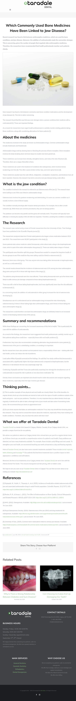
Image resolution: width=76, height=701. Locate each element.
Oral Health (37, 534)
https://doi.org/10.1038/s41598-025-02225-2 (17, 489)
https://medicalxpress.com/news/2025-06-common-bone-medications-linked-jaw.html (30, 525)
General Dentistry (20, 663)
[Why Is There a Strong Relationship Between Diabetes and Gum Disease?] (19, 566)
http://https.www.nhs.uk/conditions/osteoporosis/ (45, 502)
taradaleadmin (8, 534)
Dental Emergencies (20, 672)
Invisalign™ (20, 452)
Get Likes (43, 690)
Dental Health (25, 534)
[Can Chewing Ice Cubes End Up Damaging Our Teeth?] (56, 566)
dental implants (67, 449)
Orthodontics (19, 669)
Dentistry (31, 534)
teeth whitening (8, 452)
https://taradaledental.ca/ (24, 472)
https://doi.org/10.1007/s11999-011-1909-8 (49, 497)
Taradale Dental (8, 427)
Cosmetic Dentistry (19, 666)
